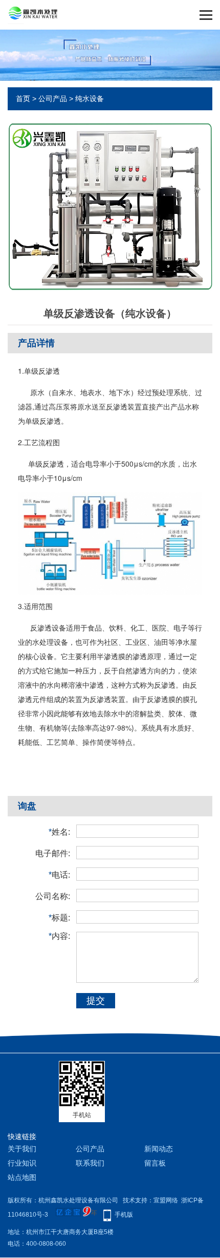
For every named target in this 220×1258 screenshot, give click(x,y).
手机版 (124, 1214)
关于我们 (22, 1149)
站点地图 (22, 1177)
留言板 (155, 1163)
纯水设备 (89, 98)
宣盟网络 (165, 1200)
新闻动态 (158, 1149)
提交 (95, 1001)
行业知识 (22, 1163)
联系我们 (90, 1163)
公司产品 (52, 98)
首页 (23, 98)
